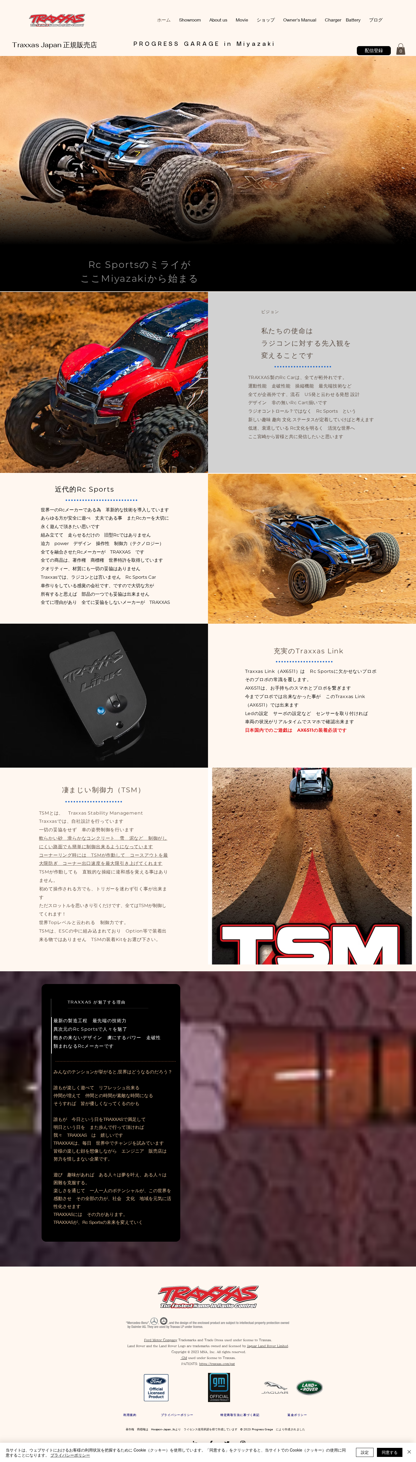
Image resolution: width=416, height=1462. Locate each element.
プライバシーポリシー (70, 1455)
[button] (401, 49)
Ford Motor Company (160, 1340)
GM (184, 1357)
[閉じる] (409, 1452)
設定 (365, 1452)
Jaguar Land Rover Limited (267, 1345)
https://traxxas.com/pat (217, 1363)
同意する (390, 1452)
